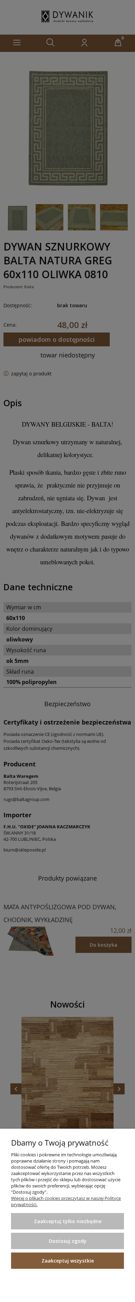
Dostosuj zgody (68, 1241)
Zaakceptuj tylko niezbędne (67, 1221)
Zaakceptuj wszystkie (68, 1260)
